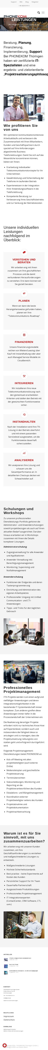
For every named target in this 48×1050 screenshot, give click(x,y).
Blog (27, 2)
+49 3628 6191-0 (24, 6)
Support (14, 2)
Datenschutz (9, 1019)
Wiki (21, 2)
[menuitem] (14, 2)
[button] (4, 1045)
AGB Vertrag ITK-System (10, 1029)
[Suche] (37, 12)
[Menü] (43, 13)
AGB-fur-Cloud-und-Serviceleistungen (13, 1031)
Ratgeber (35, 2)
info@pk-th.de (7, 998)
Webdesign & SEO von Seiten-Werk (16, 1047)
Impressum (9, 1016)
